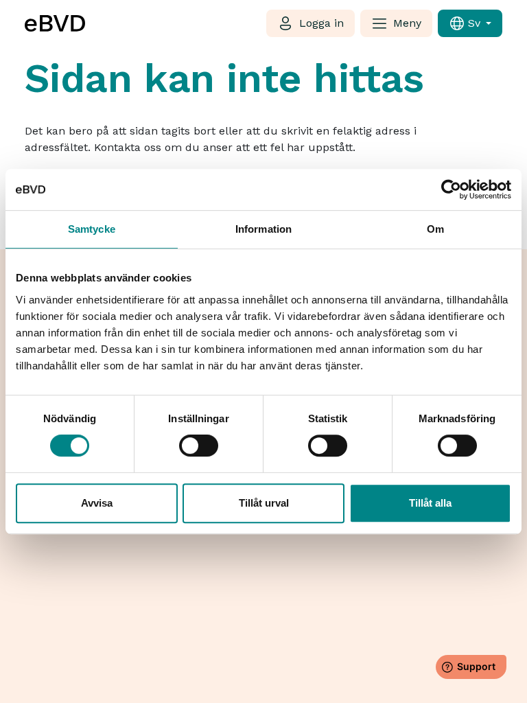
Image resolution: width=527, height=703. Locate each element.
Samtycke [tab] (91, 229)
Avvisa (97, 503)
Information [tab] (263, 229)
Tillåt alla (430, 503)
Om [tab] (435, 229)
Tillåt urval (264, 503)
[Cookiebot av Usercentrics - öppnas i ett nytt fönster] (451, 189)
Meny (407, 23)
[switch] (198, 446)
